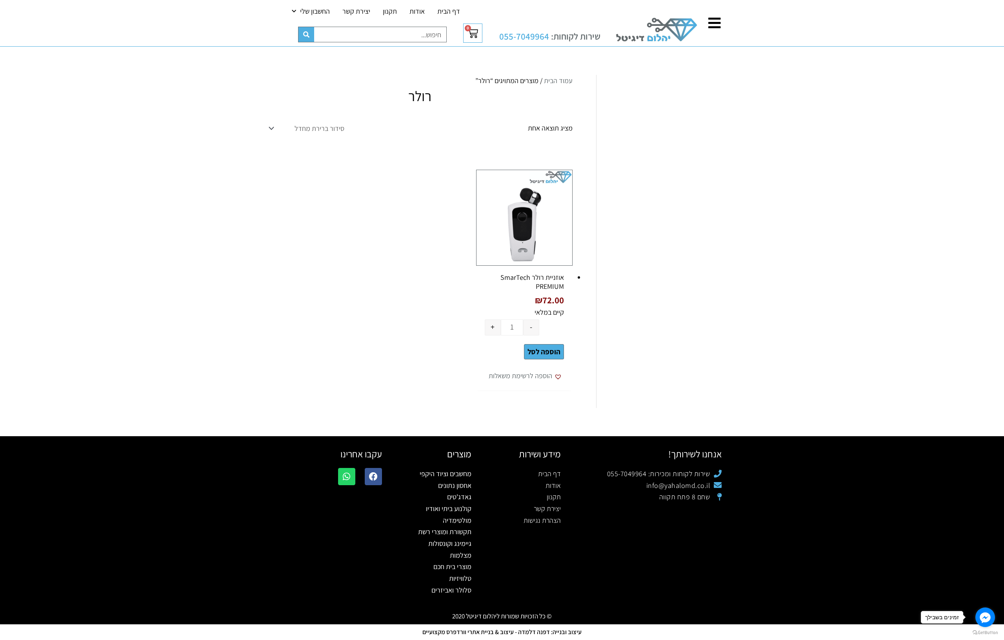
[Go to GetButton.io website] (985, 632)
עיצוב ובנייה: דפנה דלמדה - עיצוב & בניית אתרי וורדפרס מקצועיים (502, 632)
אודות (417, 11)
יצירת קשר (356, 11)
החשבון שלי (315, 11)
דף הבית (448, 11)
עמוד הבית (558, 80)
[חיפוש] (306, 34)
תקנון (390, 11)
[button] (526, 376)
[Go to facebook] (985, 617)
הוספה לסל (543, 351)
